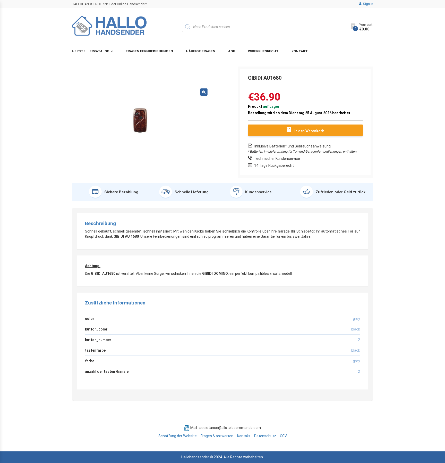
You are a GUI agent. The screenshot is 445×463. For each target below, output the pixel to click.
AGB (231, 51)
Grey (356, 361)
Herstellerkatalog (90, 51)
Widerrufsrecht (263, 51)
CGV (283, 436)
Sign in (367, 4)
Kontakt (300, 51)
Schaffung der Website (177, 436)
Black (355, 350)
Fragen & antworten (217, 436)
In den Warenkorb (309, 131)
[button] (204, 92)
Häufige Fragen (200, 51)
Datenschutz (265, 436)
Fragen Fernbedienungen (149, 51)
